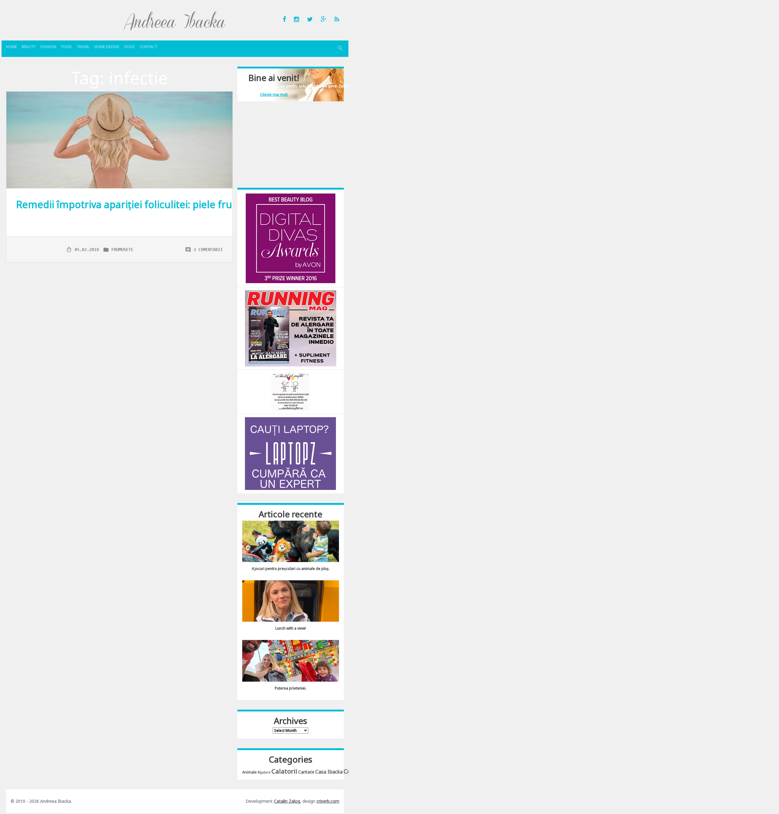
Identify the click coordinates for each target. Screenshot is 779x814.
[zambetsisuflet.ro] (290, 391)
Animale (249, 772)
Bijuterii (264, 772)
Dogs (129, 46)
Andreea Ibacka (175, 21)
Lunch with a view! (290, 628)
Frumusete (122, 249)
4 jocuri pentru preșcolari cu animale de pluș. (291, 568)
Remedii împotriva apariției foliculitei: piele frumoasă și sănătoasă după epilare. (201, 204)
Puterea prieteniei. (290, 688)
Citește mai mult (274, 94)
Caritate (306, 772)
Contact (148, 46)
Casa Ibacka (329, 771)
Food (66, 46)
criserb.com (327, 801)
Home (11, 46)
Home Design (106, 46)
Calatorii (284, 771)
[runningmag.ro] (290, 327)
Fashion (48, 46)
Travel (83, 46)
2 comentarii (208, 249)
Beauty (29, 46)
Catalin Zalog (287, 801)
